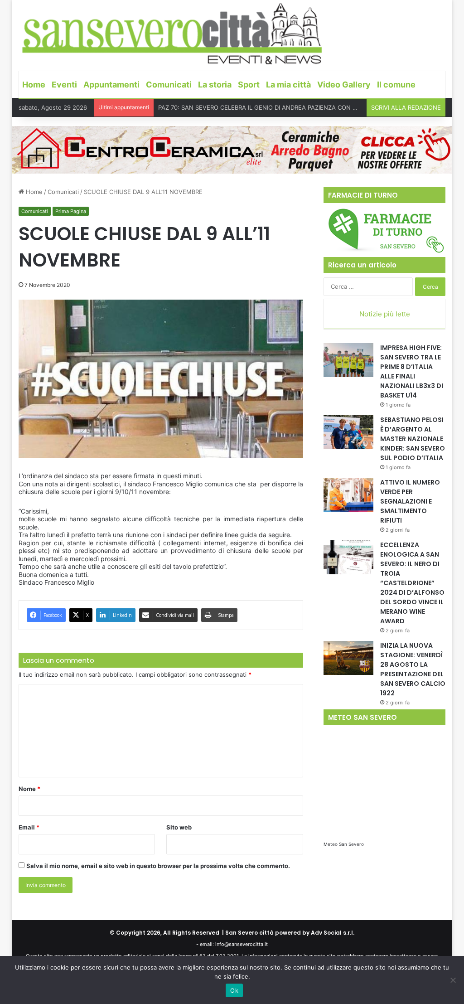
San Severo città (249, 932)
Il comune (396, 84)
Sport (249, 84)
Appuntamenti (111, 84)
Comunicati (169, 84)
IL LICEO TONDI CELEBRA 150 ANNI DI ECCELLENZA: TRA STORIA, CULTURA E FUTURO (281, 108)
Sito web (179, 827)
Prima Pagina (70, 211)
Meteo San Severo (344, 844)
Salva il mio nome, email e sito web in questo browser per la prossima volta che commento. (158, 865)
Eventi (64, 84)
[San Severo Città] (172, 34)
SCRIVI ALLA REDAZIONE (406, 107)
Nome (29, 788)
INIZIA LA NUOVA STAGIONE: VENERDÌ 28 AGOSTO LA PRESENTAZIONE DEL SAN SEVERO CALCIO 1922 (412, 669)
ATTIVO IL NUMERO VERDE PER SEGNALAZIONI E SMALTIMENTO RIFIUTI (410, 501)
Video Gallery (344, 84)
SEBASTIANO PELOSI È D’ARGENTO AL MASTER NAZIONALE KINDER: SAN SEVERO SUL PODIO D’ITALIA (412, 438)
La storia (215, 84)
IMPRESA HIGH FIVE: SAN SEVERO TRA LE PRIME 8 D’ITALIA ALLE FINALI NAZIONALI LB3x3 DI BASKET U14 (411, 371)
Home (33, 84)
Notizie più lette (384, 314)
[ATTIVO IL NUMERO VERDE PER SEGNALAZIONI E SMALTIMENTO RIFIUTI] (348, 495)
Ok (234, 990)
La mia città (288, 84)
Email (29, 827)
